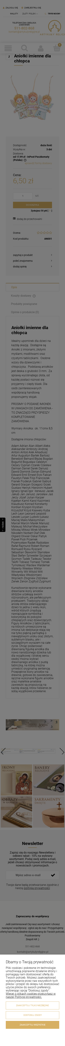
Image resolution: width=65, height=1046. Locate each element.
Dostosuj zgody (32, 1015)
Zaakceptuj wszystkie (33, 1025)
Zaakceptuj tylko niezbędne (32, 1005)
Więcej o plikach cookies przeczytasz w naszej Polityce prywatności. (31, 995)
